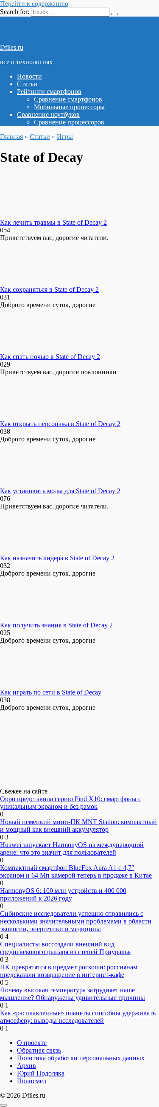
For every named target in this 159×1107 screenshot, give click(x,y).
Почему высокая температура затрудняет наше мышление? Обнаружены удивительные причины (72, 993)
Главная (11, 136)
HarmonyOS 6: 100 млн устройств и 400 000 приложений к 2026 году (63, 894)
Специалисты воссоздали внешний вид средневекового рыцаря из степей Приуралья (65, 947)
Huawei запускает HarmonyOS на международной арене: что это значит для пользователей (72, 848)
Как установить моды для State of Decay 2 (60, 490)
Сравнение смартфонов (68, 99)
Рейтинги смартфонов (49, 91)
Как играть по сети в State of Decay (50, 692)
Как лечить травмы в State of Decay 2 (53, 222)
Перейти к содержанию (34, 3)
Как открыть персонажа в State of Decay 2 (60, 423)
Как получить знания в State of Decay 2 (56, 625)
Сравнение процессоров (69, 122)
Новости (29, 76)
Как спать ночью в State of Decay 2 (50, 356)
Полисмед (31, 1080)
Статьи (27, 84)
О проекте (32, 1042)
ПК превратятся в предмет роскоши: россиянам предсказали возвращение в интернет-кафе (68, 970)
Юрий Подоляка (40, 1073)
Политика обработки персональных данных (81, 1058)
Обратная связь (39, 1050)
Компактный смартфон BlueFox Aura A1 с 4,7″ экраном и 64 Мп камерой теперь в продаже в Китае (76, 871)
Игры (65, 136)
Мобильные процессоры (69, 106)
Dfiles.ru (11, 47)
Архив (26, 1065)
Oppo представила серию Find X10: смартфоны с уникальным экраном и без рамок (70, 802)
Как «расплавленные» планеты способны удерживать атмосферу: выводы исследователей (78, 1016)
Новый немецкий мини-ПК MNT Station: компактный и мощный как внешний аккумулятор (78, 825)
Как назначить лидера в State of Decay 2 (57, 558)
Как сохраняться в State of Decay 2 (49, 289)
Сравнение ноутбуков (48, 114)
